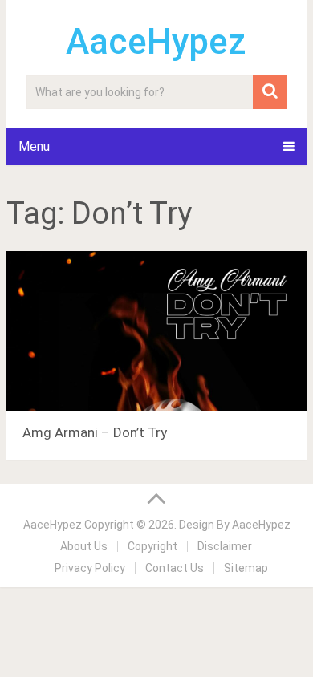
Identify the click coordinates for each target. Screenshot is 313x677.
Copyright (152, 546)
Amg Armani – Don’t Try (94, 432)
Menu (34, 146)
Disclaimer (224, 546)
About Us (84, 546)
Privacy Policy (90, 567)
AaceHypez (156, 42)
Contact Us (174, 567)
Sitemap (246, 567)
